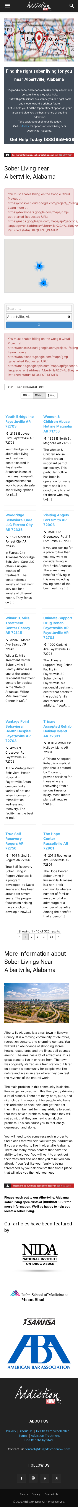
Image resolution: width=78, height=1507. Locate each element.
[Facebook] (21, 1478)
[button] (7, 6)
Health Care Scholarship (52, 1431)
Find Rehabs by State (39, 1440)
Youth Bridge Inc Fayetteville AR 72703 (19, 421)
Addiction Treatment (45, 1435)
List (28, 395)
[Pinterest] (45, 1478)
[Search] (72, 6)
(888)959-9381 (59, 139)
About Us (26, 1431)
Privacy (11, 1431)
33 (51, 936)
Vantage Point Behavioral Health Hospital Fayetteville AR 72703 (18, 731)
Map (52, 395)
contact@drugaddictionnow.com (47, 1449)
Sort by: (30, 386)
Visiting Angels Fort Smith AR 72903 (56, 520)
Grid (40, 395)
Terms (23, 1435)
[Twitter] (56, 1478)
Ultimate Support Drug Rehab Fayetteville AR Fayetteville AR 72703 (57, 627)
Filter (10, 386)
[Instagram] (33, 1478)
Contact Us (51, 1494)
